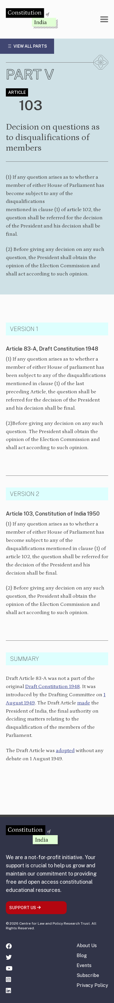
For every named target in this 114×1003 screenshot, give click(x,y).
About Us (87, 945)
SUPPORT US (23, 907)
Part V (30, 74)
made (83, 703)
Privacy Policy (92, 985)
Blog (82, 955)
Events (84, 965)
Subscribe (88, 975)
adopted (65, 751)
